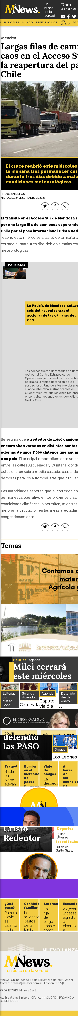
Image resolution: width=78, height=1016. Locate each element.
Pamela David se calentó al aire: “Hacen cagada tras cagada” (11, 930)
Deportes (65, 829)
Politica (20, 660)
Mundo (27, 22)
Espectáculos (46, 22)
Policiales (11, 22)
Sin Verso (65, 22)
